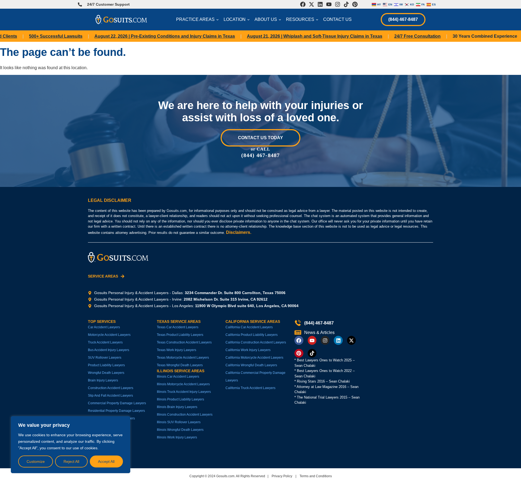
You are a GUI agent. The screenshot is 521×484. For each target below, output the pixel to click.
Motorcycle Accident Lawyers (109, 335)
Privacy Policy (282, 476)
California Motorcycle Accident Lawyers (254, 357)
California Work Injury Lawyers (248, 350)
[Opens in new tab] (302, 4)
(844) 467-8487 (403, 19)
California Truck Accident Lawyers (250, 388)
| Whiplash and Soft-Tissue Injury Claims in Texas (304, 36)
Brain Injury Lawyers (103, 380)
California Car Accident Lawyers (249, 327)
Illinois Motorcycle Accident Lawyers (183, 384)
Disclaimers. (238, 232)
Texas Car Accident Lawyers (177, 327)
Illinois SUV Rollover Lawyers (179, 422)
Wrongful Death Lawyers (106, 373)
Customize (36, 461)
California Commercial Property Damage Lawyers (255, 376)
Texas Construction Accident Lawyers (184, 342)
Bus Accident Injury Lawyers (108, 350)
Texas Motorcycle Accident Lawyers (183, 357)
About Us (268, 19)
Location (237, 19)
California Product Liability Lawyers (251, 335)
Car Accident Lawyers (104, 327)
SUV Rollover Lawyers (104, 357)
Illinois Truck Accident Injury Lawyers (184, 392)
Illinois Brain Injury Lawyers (177, 407)
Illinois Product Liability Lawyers (180, 399)
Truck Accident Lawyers (105, 342)
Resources (303, 19)
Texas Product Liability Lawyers (180, 335)
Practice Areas (198, 19)
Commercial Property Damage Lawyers (117, 403)
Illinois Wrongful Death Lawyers (180, 430)
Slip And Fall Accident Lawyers (110, 395)
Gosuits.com (225, 476)
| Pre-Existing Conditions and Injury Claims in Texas (154, 36)
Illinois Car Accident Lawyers (178, 376)
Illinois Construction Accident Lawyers (184, 414)
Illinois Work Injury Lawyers (177, 437)
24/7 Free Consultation (407, 36)
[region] (70, 444)
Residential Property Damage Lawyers (116, 411)
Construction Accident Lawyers (110, 388)
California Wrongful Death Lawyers (251, 365)
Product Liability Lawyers (106, 365)
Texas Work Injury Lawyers (176, 350)
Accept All (106, 461)
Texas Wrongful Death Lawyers (180, 365)
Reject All (71, 461)
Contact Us (337, 19)
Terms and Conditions (316, 476)
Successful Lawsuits (45, 36)
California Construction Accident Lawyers (255, 342)
